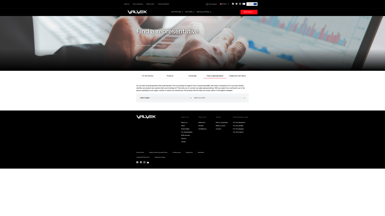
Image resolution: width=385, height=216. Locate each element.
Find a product (212, 4)
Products (170, 76)
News (183, 126)
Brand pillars (185, 129)
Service (183, 138)
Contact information (163, 4)
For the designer (238, 129)
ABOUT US (185, 117)
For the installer (238, 126)
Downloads (192, 76)
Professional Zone (145, 45)
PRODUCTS (202, 117)
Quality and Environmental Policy (158, 152)
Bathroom (176, 12)
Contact (218, 129)
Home (137, 45)
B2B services (185, 135)
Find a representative (215, 76)
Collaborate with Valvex (237, 76)
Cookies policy (177, 152)
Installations (203, 12)
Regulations (189, 152)
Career (183, 142)
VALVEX (218, 117)
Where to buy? (150, 4)
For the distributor (239, 122)
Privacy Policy (140, 152)
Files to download (138, 4)
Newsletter (201, 152)
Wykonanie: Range (160, 157)
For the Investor (156, 45)
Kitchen (188, 12)
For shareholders (186, 132)
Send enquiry (248, 12)
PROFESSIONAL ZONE (240, 117)
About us (126, 4)
